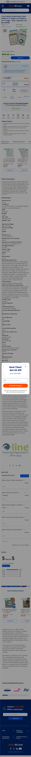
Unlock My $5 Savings (15, 385)
